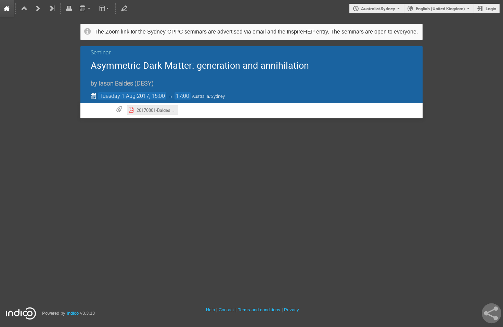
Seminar (101, 52)
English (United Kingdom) (440, 8)
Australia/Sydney (378, 8)
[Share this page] (491, 313)
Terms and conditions (259, 310)
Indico (73, 313)
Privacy (291, 310)
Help (210, 310)
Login (491, 8)
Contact (226, 310)
